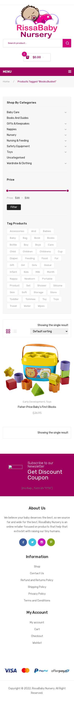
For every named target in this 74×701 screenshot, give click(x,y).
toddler (14, 299)
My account (37, 622)
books (50, 238)
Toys (10, 152)
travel (13, 306)
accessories (17, 231)
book (37, 238)
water (27, 306)
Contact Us (37, 573)
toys (56, 299)
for (56, 258)
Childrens (45, 251)
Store (53, 292)
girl (23, 265)
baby (13, 238)
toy (44, 299)
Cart (37, 629)
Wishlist (37, 643)
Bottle (13, 244)
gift (12, 265)
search (67, 43)
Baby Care (13, 112)
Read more (37, 405)
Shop (37, 566)
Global (47, 265)
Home (6, 81)
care (51, 244)
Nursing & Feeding (18, 140)
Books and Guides (17, 118)
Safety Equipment (18, 146)
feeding (30, 258)
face (23, 542)
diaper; (14, 258)
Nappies (12, 129)
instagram (42, 542)
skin (12, 292)
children (28, 251)
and (33, 231)
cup (60, 251)
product (14, 285)
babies (47, 231)
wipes (41, 306)
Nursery (11, 135)
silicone (57, 285)
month (50, 272)
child (13, 251)
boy (26, 244)
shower (41, 285)
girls (34, 265)
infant (13, 272)
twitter (32, 542)
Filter (14, 207)
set (28, 285)
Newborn (29, 278)
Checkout (37, 636)
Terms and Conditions (37, 600)
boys (38, 244)
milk (38, 272)
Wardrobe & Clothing (19, 163)
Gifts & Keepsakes (18, 123)
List (14, 331)
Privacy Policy (37, 593)
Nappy (13, 278)
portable (47, 278)
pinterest (51, 542)
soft (24, 292)
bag (25, 238)
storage (38, 292)
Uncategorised (16, 157)
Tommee (30, 299)
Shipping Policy (37, 587)
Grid (8, 331)
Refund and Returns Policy (37, 580)
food (45, 258)
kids (26, 272)
